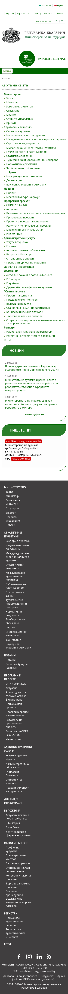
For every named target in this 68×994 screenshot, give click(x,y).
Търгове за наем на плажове (24, 316)
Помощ (37, 13)
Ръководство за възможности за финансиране (35, 213)
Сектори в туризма (18, 131)
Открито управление (19, 119)
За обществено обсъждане (23, 168)
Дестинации (14, 180)
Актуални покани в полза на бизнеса (29, 275)
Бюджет (11, 115)
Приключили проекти (20, 217)
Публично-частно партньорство (26, 151)
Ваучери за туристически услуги (26, 184)
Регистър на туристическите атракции (30, 336)
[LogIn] (62, 21)
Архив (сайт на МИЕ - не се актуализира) (38, 977)
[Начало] (34, 44)
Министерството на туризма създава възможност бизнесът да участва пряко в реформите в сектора (31, 404)
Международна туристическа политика (31, 147)
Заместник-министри (19, 106)
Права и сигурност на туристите (26, 262)
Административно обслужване (25, 250)
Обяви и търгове (14, 291)
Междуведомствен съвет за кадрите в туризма (36, 139)
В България (13, 279)
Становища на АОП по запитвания (28, 308)
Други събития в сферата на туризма (29, 287)
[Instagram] (29, 956)
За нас (10, 98)
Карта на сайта (24, 13)
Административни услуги (19, 238)
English (60, 5)
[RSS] (49, 956)
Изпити (11, 246)
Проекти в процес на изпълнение (27, 221)
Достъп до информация (19, 266)
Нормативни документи (21, 164)
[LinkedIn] (39, 956)
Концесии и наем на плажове (24, 312)
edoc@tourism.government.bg (38, 971)
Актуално (12, 209)
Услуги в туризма (17, 242)
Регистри (9, 327)
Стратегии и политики (18, 127)
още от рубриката (34, 414)
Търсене (10, 13)
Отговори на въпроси (20, 258)
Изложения (11, 271)
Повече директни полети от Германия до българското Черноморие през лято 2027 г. (32, 367)
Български (46, 5)
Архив (12, 172)
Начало (5, 78)
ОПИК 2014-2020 (16, 205)
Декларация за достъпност (20, 976)
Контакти (48, 13)
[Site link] (28, 67)
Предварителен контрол (21, 299)
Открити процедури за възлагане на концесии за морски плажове (35, 321)
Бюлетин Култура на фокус (23, 197)
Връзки (11, 123)
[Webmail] (56, 21)
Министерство (13, 94)
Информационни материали (24, 176)
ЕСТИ (7, 340)
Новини (9, 188)
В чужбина (12, 283)
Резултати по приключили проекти (28, 225)
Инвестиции (14, 234)
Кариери (59, 13)
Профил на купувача (19, 295)
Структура (12, 110)
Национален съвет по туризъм (25, 135)
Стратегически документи (22, 143)
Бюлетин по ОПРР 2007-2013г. (24, 230)
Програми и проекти (17, 201)
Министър (12, 102)
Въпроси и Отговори (19, 254)
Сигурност (47, 976)
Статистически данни (19, 156)
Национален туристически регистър (29, 331)
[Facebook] (18, 956)
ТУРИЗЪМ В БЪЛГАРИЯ (51, 59)
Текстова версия (43, 21)
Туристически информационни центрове (32, 160)
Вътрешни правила (18, 303)
